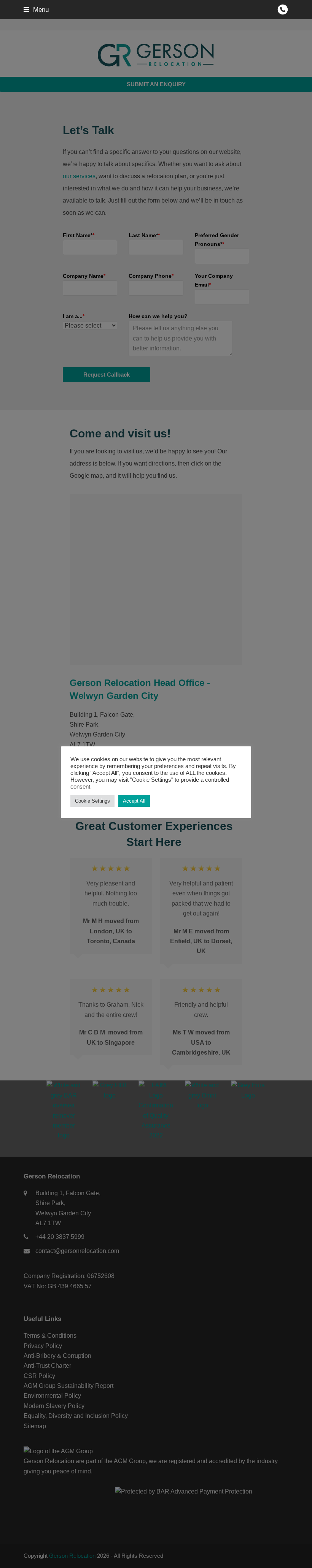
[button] (36, 9)
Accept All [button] (134, 801)
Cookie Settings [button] (92, 801)
